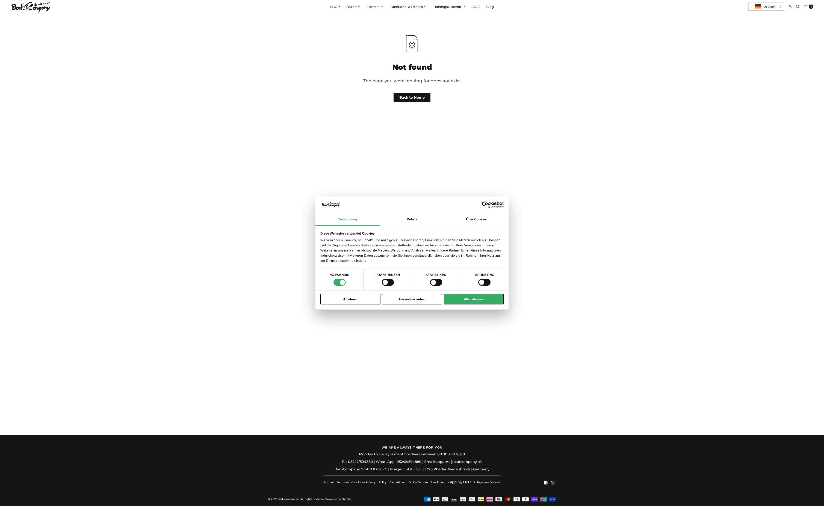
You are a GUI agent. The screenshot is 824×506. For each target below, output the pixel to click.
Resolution (438, 482)
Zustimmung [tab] (347, 219)
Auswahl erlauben (412, 299)
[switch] (388, 282)
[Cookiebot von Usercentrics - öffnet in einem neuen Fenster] (485, 205)
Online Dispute (418, 482)
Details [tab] (412, 219)
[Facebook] (546, 483)
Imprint (329, 482)
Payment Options (488, 482)
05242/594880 (360, 462)
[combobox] (766, 7)
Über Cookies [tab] (476, 219)
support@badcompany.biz (459, 462)
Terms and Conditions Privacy (356, 482)
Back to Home (412, 97)
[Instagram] (553, 483)
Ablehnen (350, 299)
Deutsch (769, 6)
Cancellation (397, 482)
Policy (382, 482)
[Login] (790, 7)
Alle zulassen (474, 299)
